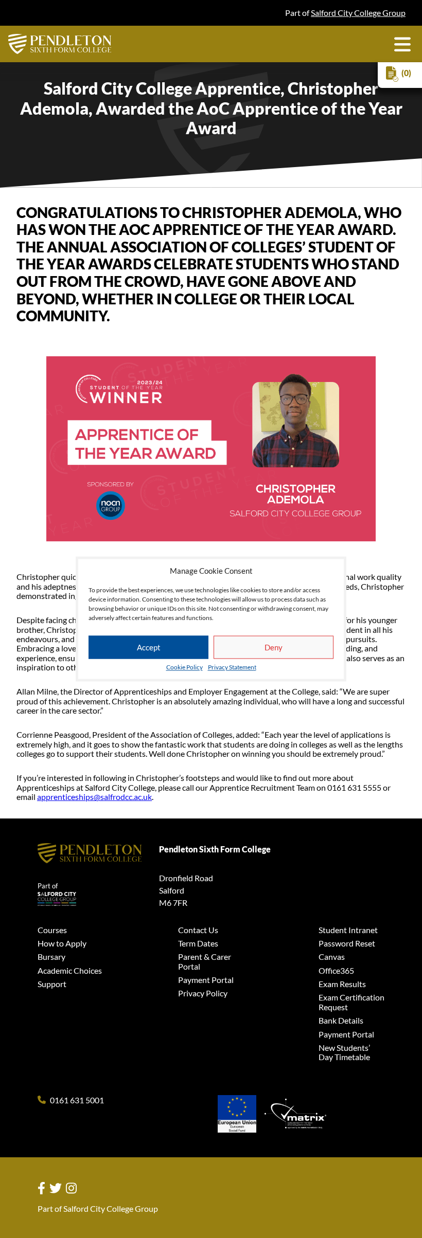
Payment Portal (206, 980)
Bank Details (341, 1020)
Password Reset (347, 943)
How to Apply (62, 943)
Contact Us (198, 930)
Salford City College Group (358, 12)
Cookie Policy (184, 667)
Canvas (332, 956)
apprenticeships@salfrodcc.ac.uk (94, 797)
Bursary (51, 956)
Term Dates (198, 943)
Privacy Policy (202, 993)
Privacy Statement (232, 667)
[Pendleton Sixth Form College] (59, 44)
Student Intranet (348, 930)
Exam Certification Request (351, 1001)
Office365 (336, 970)
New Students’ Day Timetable (344, 1052)
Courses (52, 930)
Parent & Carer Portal (204, 961)
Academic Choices (70, 970)
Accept (149, 647)
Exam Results (342, 984)
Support (52, 984)
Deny (274, 647)
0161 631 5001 (77, 1100)
